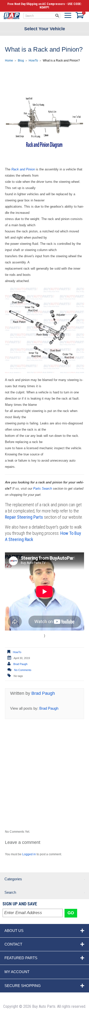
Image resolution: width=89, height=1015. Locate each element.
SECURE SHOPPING (22, 985)
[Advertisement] (44, 783)
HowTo (33, 60)
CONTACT (13, 944)
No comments (22, 669)
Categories (13, 879)
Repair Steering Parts (24, 517)
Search (10, 892)
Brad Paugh (20, 664)
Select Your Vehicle (44, 28)
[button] (68, 16)
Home (12, 16)
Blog (21, 60)
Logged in (29, 854)
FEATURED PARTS (20, 958)
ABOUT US (13, 930)
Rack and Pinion (23, 169)
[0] (79, 15)
